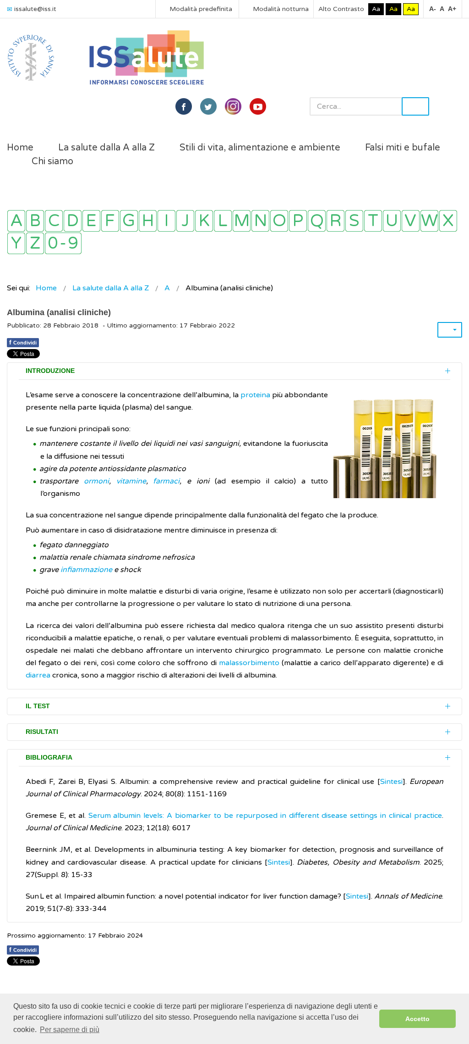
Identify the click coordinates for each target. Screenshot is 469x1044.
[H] (147, 221)
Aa (376, 9)
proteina (255, 395)
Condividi (23, 342)
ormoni (96, 481)
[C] (53, 221)
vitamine (131, 481)
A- (432, 8)
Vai (415, 106)
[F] (110, 221)
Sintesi (391, 781)
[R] (335, 221)
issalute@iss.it (35, 9)
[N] (260, 221)
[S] (354, 221)
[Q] (316, 221)
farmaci (166, 481)
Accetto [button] (417, 1018)
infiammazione (87, 569)
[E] (91, 221)
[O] (279, 221)
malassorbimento (250, 662)
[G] (129, 221)
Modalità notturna (280, 9)
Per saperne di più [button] (69, 1029)
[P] (298, 221)
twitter (208, 106)
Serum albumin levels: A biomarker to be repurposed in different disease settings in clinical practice (265, 815)
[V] (410, 221)
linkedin (233, 106)
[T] (373, 221)
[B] (35, 221)
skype (258, 106)
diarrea (38, 675)
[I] (166, 221)
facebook (184, 106)
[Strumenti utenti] (449, 330)
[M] (241, 221)
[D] (72, 221)
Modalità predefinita (200, 9)
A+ (452, 8)
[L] (222, 221)
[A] (16, 221)
